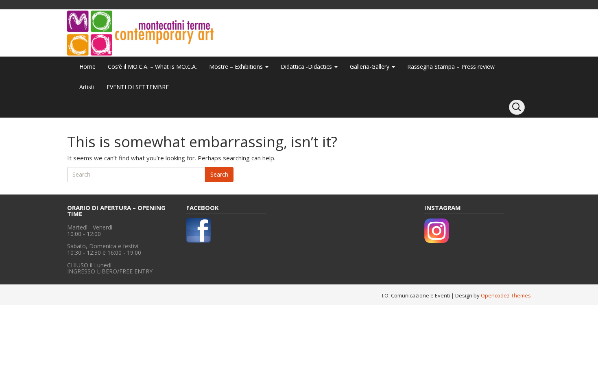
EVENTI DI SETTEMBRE (138, 87)
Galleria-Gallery (370, 66)
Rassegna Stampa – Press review (451, 66)
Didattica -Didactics (307, 66)
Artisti (86, 87)
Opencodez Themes (506, 295)
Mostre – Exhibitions (236, 66)
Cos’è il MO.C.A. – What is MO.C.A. (152, 66)
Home (87, 66)
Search (219, 174)
